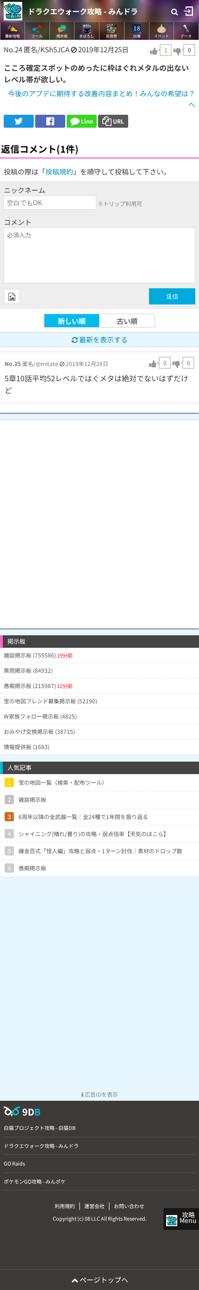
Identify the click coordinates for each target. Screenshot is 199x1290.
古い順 (127, 321)
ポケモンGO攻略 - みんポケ (35, 1181)
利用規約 (65, 1205)
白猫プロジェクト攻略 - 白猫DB (39, 1127)
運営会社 (94, 1205)
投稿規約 (59, 171)
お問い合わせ (129, 1205)
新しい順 (72, 321)
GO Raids (14, 1163)
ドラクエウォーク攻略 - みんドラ (83, 11)
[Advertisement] (99, 519)
